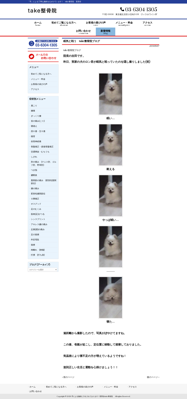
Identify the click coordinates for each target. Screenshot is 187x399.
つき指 (34, 170)
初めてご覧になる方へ (41, 74)
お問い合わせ (35, 391)
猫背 (33, 136)
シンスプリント (38, 219)
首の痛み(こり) (38, 121)
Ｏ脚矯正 (35, 198)
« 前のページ (68, 377)
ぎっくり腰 (36, 116)
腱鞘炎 (34, 175)
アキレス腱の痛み (39, 224)
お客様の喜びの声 (39, 84)
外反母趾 (35, 239)
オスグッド (36, 203)
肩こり (34, 105)
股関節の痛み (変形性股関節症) (43, 182)
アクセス (35, 89)
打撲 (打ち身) (38, 255)
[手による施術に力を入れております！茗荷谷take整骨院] (42, 12)
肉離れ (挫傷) (38, 250)
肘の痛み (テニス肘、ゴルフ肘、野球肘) (43, 163)
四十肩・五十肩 (38, 131)
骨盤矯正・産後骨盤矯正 (42, 146)
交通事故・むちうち (40, 151)
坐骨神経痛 (36, 141)
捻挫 (33, 244)
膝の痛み (35, 188)
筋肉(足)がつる (38, 214)
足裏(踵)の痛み (38, 229)
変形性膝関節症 (38, 193)
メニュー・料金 (38, 79)
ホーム (32, 386)
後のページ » (153, 377)
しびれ (34, 156)
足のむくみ (36, 209)
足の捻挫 (35, 234)
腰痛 (33, 110)
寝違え (34, 126)
